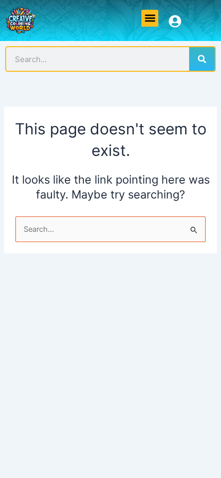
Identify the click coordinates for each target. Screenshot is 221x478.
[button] (149, 18)
